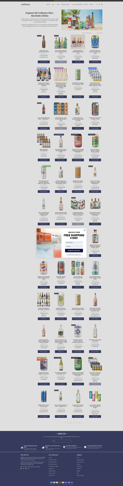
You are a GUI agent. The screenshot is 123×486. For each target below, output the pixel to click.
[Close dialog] (84, 230)
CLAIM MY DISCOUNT (74, 250)
